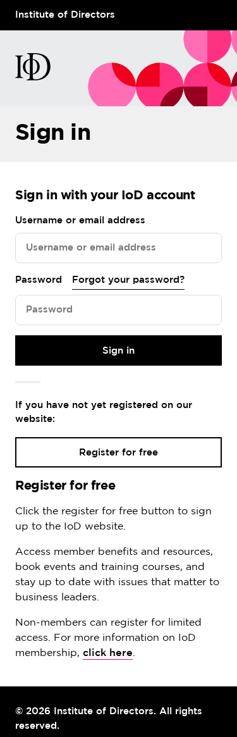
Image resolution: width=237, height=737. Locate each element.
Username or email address (80, 220)
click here (108, 653)
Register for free (118, 453)
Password (38, 280)
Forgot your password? (128, 280)
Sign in (118, 351)
